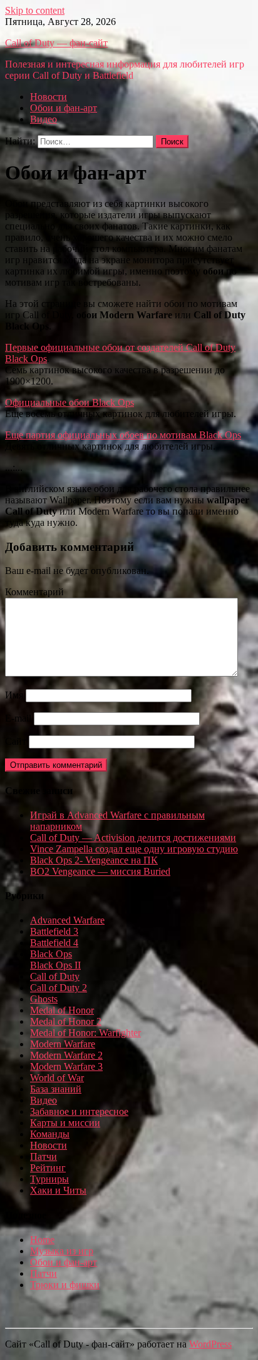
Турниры (49, 1179)
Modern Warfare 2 (66, 1055)
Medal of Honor (62, 1010)
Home (42, 1239)
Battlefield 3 (54, 931)
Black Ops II (55, 965)
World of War (57, 1077)
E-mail (18, 718)
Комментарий (34, 592)
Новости (48, 96)
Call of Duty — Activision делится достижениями (133, 837)
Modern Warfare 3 (66, 1066)
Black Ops (51, 954)
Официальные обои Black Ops (69, 402)
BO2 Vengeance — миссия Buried (100, 871)
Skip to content (34, 10)
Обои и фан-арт (63, 108)
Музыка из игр (61, 1251)
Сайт (15, 741)
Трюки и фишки (65, 1284)
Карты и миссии (65, 1122)
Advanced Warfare (67, 920)
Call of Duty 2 (58, 987)
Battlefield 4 (54, 942)
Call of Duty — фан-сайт (56, 43)
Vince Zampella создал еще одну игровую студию (134, 849)
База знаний (55, 1089)
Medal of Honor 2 (65, 1021)
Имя (14, 695)
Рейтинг (48, 1167)
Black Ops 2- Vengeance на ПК (94, 860)
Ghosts (44, 999)
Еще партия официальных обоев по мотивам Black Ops (123, 435)
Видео (43, 119)
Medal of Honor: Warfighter (85, 1032)
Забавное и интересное (79, 1111)
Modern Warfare (62, 1044)
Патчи (43, 1156)
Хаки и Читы (58, 1190)
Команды (50, 1134)
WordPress (210, 1344)
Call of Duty (55, 976)
